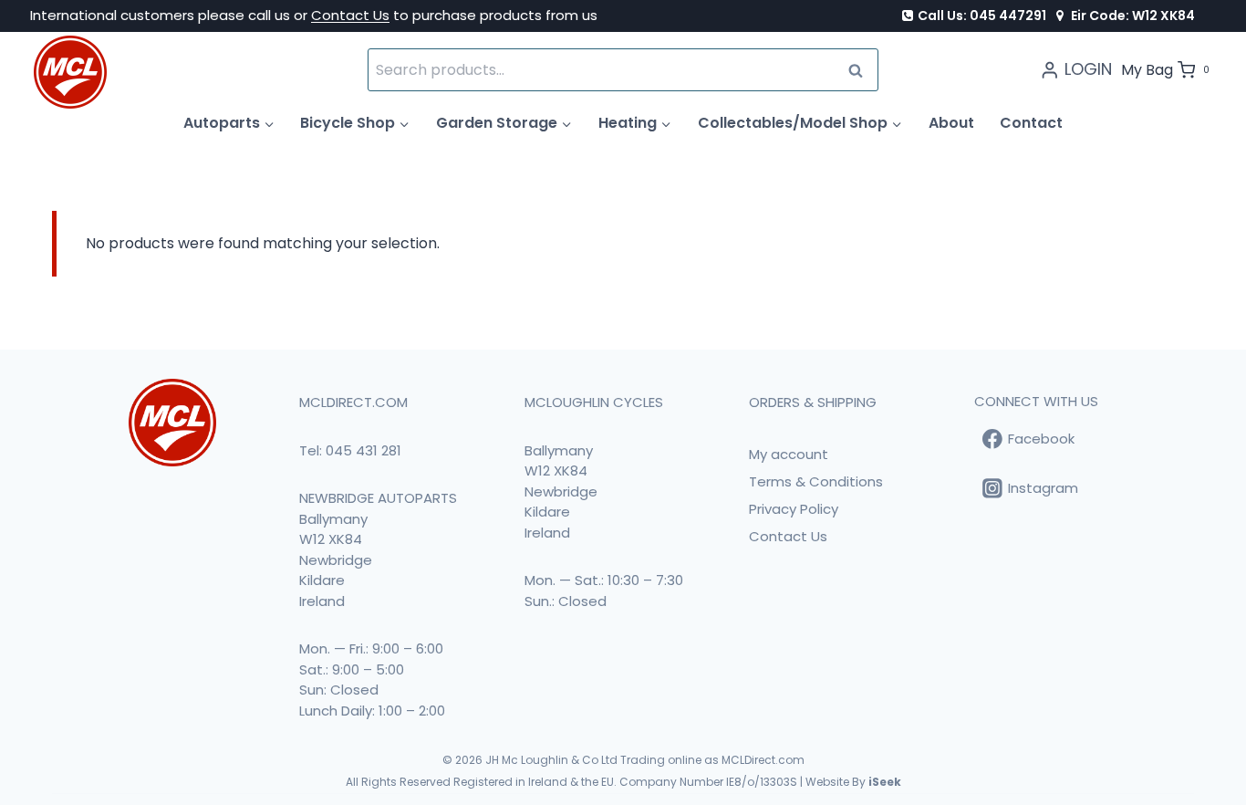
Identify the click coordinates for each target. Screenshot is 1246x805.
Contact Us (350, 15)
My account (788, 454)
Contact (1031, 122)
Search (861, 69)
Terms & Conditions (816, 481)
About (951, 122)
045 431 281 (363, 450)
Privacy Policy (793, 508)
